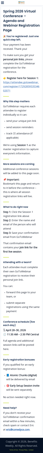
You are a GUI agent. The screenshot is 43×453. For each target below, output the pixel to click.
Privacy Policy (23, 450)
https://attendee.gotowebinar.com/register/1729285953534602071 (21, 86)
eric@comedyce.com (18, 429)
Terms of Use (13, 450)
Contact (31, 450)
